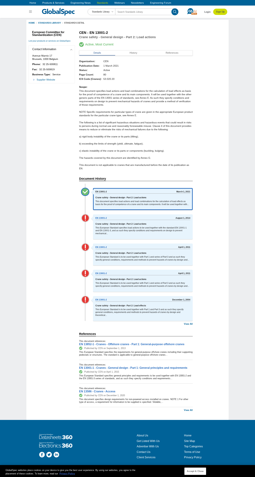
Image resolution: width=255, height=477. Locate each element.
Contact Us (143, 451)
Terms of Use (192, 451)
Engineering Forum (160, 2)
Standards (102, 2)
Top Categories (193, 446)
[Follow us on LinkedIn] (56, 455)
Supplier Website (46, 79)
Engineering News (81, 2)
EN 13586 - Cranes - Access (97, 391)
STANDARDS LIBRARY (49, 23)
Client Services (146, 457)
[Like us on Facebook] (42, 455)
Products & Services (53, 2)
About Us (142, 435)
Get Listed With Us (148, 441)
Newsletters (137, 2)
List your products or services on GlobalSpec (50, 41)
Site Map (189, 441)
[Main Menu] (31, 11)
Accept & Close (195, 471)
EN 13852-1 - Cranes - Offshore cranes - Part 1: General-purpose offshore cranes (131, 344)
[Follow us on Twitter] (49, 455)
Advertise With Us (148, 446)
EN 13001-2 (101, 218)
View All (188, 324)
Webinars (119, 2)
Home (32, 2)
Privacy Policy (193, 457)
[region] (127, 471)
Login (207, 12)
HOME (32, 23)
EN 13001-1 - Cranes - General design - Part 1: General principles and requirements (133, 367)
